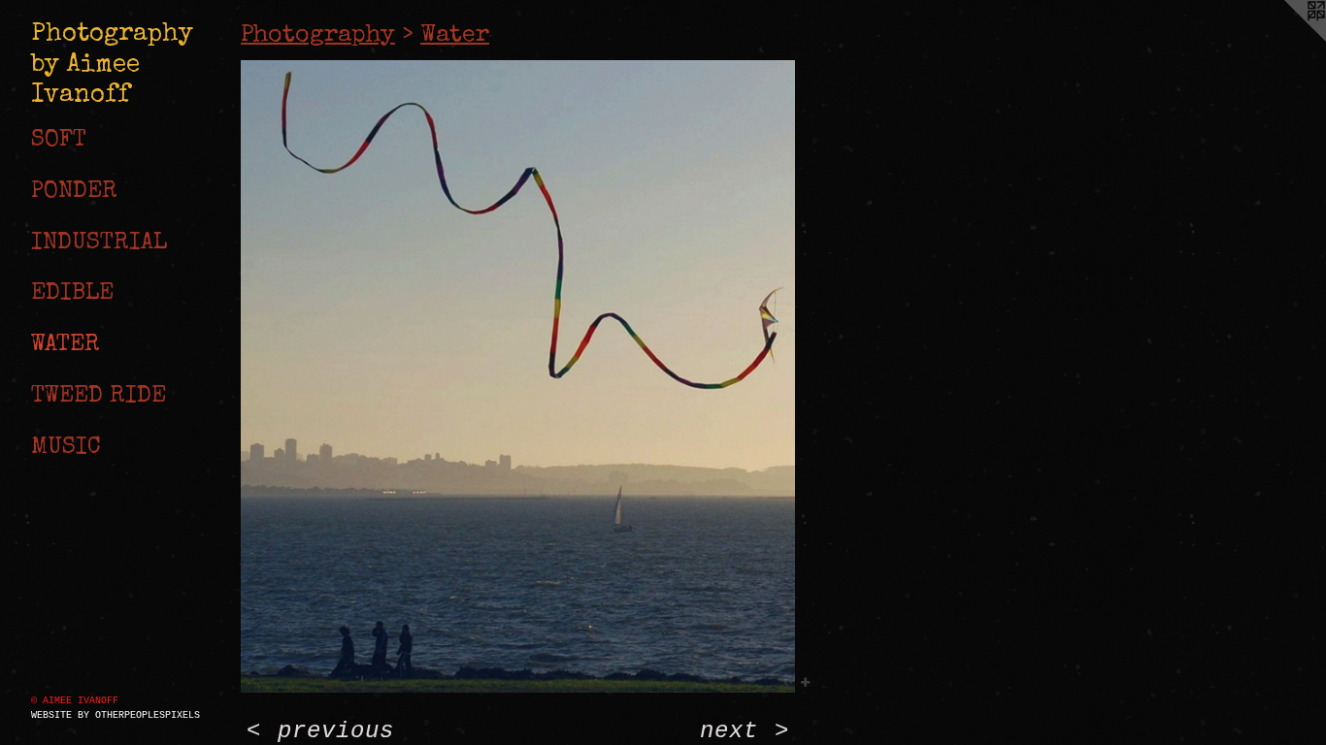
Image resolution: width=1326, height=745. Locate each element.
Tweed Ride (98, 396)
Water (65, 345)
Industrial (99, 243)
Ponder (74, 192)
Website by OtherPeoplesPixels (115, 715)
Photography (318, 35)
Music (66, 448)
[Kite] (518, 377)
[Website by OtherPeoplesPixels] (1287, 39)
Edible (72, 294)
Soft (58, 140)
